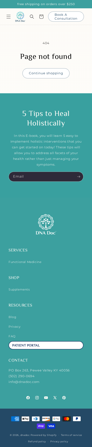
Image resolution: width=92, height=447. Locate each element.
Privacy (15, 327)
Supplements (19, 289)
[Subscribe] (78, 177)
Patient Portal (26, 345)
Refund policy (37, 441)
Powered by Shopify (44, 434)
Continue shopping (46, 73)
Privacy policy (59, 441)
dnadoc (25, 434)
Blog (12, 317)
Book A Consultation (66, 16)
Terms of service (71, 435)
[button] (8, 16)
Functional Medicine (25, 262)
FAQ (12, 336)
